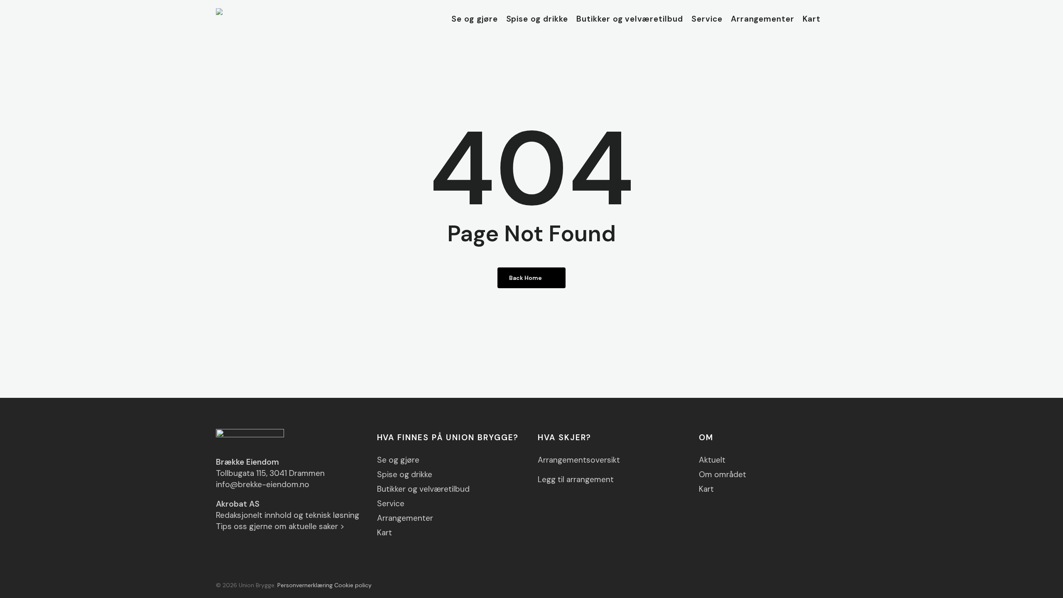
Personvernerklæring (305, 585)
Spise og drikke (404, 474)
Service (390, 503)
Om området (722, 474)
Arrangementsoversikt (579, 460)
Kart (384, 532)
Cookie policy (353, 585)
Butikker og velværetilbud (423, 489)
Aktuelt (712, 460)
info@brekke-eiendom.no (262, 484)
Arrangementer (405, 518)
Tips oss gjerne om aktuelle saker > (280, 526)
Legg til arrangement (576, 479)
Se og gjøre (398, 460)
